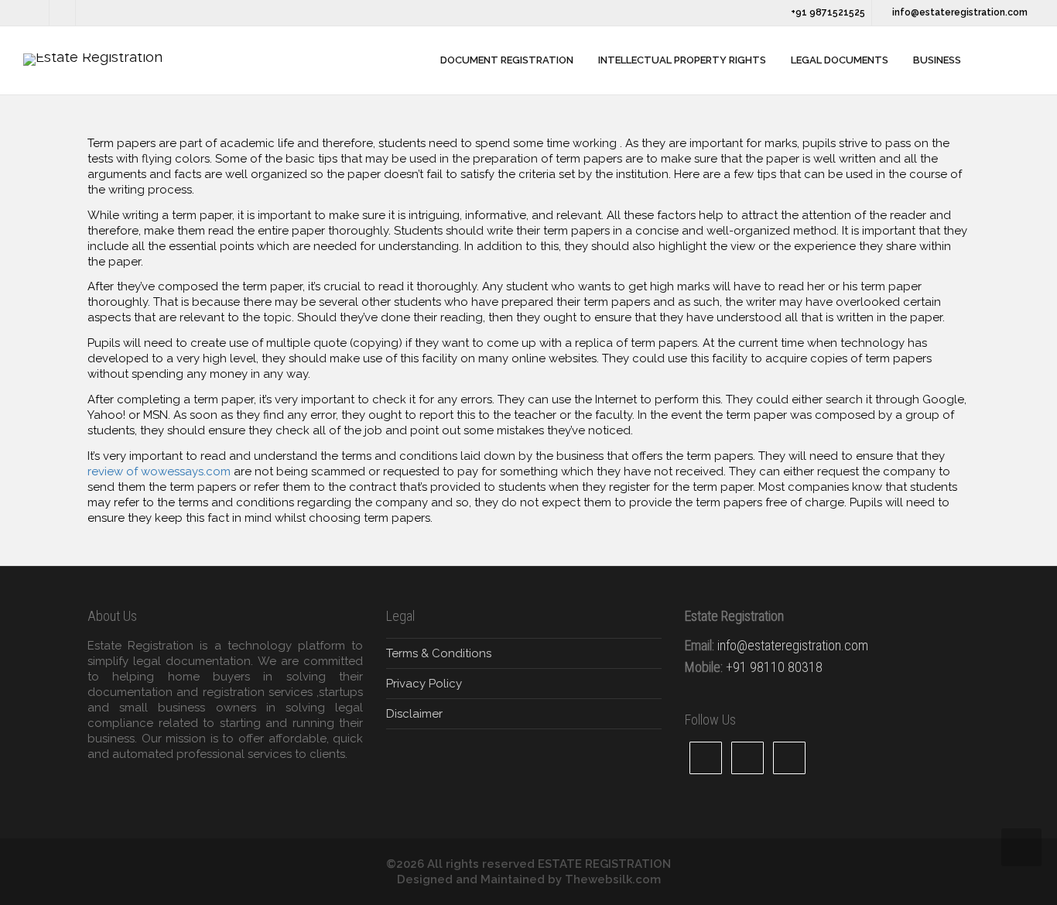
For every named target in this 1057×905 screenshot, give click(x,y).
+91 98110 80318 (774, 667)
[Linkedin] (89, 13)
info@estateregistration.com (959, 12)
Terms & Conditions (438, 653)
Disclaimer (414, 714)
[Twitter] (37, 13)
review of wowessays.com (159, 471)
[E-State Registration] (417, 60)
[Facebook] (63, 13)
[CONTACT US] (991, 60)
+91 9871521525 (826, 12)
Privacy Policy (424, 684)
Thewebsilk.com (613, 879)
